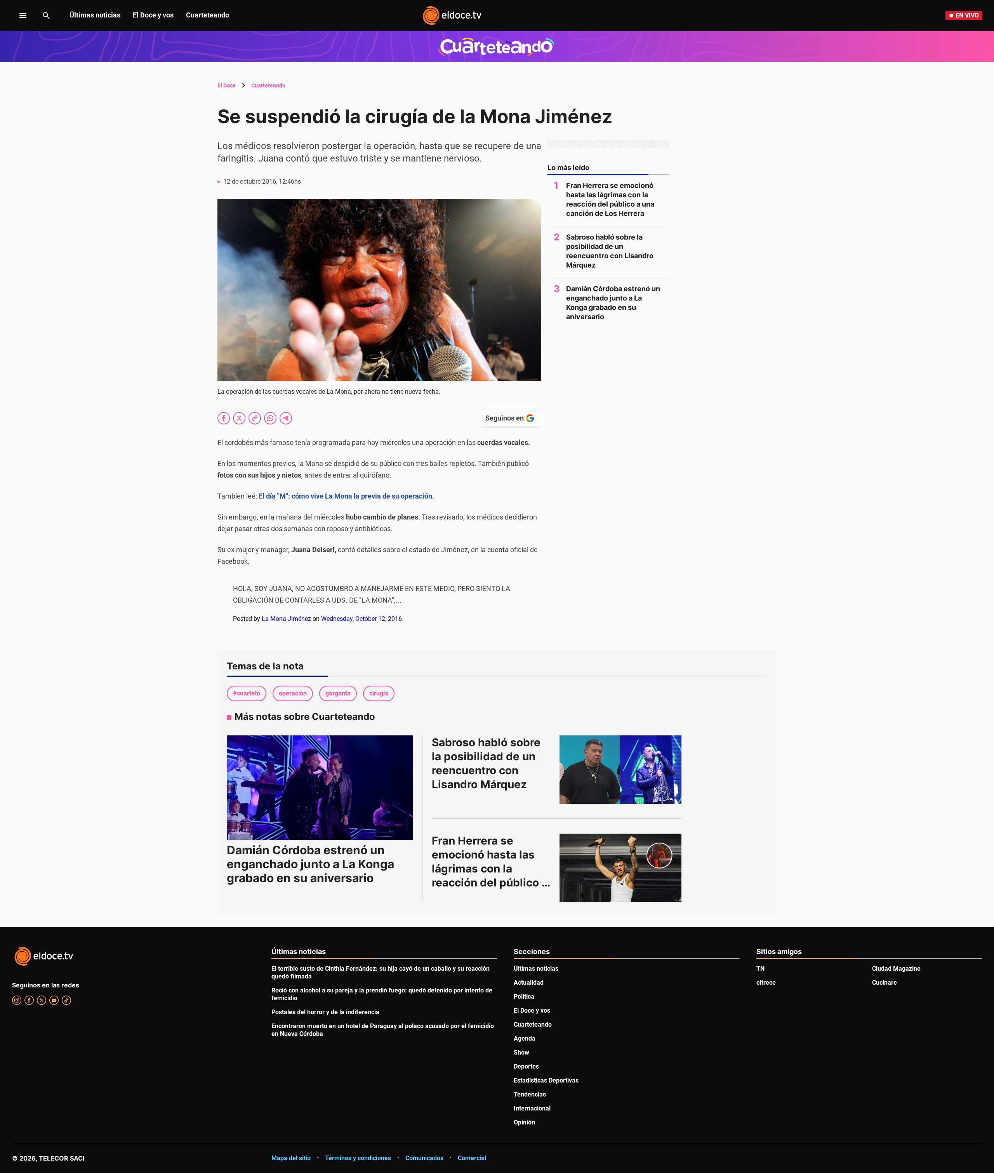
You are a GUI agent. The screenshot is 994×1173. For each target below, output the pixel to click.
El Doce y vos (153, 15)
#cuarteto (246, 693)
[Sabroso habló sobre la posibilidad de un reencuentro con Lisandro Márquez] (620, 769)
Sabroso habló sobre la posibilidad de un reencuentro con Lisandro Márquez (609, 251)
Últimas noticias (95, 15)
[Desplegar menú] (17, 15)
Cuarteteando (207, 15)
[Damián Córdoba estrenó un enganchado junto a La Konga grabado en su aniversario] (320, 787)
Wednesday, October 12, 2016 (361, 618)
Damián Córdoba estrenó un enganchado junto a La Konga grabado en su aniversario (613, 303)
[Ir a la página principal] (451, 15)
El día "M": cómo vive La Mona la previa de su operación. (347, 496)
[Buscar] (46, 15)
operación (293, 693)
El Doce (226, 85)
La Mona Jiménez (286, 618)
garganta (338, 693)
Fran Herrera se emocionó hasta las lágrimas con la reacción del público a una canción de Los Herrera (610, 199)
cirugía (378, 693)
